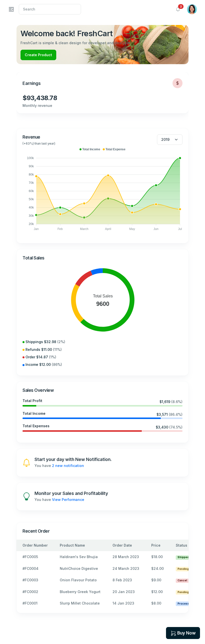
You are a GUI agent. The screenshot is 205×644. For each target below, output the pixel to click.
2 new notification (68, 465)
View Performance (68, 499)
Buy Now (186, 633)
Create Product (38, 55)
